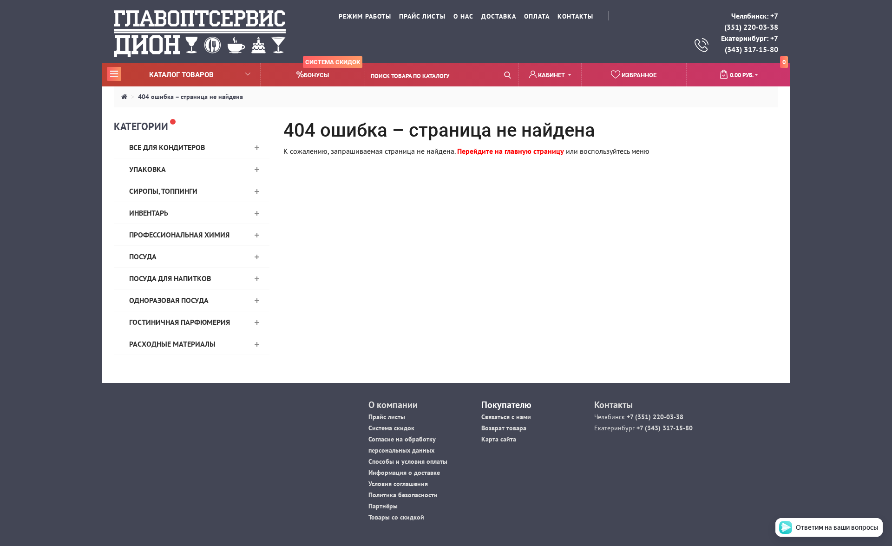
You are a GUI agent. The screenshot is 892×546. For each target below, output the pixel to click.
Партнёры (383, 506)
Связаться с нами (506, 417)
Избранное (638, 75)
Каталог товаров (162, 74)
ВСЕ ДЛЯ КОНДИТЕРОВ (167, 147)
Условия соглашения (398, 484)
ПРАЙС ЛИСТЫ (422, 16)
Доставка (498, 16)
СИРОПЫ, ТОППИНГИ (163, 191)
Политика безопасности (403, 495)
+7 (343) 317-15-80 (664, 428)
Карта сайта (498, 439)
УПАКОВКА (147, 169)
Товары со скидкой (396, 517)
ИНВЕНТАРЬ (148, 212)
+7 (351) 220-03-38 (654, 417)
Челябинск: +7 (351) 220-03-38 (751, 21)
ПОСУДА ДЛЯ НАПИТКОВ (170, 278)
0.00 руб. (758, 71)
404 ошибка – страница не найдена (190, 96)
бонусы (332, 71)
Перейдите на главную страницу (510, 151)
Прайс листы (386, 417)
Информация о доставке (404, 472)
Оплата (537, 16)
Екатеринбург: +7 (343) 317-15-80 (749, 43)
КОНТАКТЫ (575, 16)
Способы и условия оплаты (407, 461)
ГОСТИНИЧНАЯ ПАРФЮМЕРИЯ (179, 322)
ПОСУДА (143, 256)
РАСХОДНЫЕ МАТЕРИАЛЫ (172, 344)
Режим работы (365, 16)
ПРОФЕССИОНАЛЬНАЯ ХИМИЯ (179, 234)
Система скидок (391, 428)
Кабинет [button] (551, 75)
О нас (463, 16)
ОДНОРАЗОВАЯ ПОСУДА (169, 300)
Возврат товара (503, 428)
